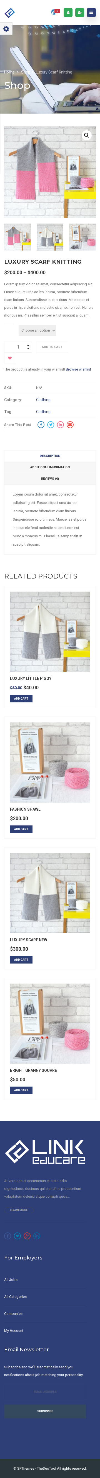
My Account (13, 1331)
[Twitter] (17, 1235)
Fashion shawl (25, 809)
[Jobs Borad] (10, 12)
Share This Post (17, 425)
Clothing (43, 400)
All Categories (15, 1297)
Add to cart (52, 347)
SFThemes (25, 1468)
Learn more (19, 1210)
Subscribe (45, 1411)
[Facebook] (7, 1235)
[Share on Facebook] (41, 425)
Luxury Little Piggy (30, 678)
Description (50, 456)
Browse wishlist (78, 369)
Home (10, 72)
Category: (13, 400)
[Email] (70, 425)
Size (9, 326)
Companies (13, 1314)
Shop (25, 72)
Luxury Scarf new (28, 940)
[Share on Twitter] (51, 425)
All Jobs (11, 1280)
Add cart (21, 698)
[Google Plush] (27, 1235)
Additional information (50, 467)
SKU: (8, 388)
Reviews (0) (50, 479)
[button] (87, 135)
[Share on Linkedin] (60, 425)
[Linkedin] (36, 1235)
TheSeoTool (46, 1468)
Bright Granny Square (33, 1070)
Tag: (8, 412)
